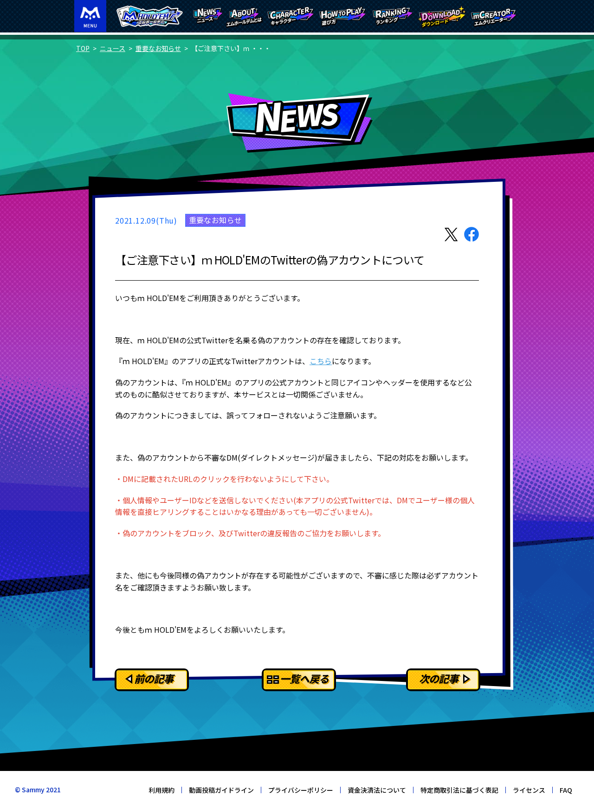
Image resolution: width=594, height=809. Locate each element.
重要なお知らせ (158, 48)
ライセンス (529, 790)
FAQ (566, 790)
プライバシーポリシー (300, 790)
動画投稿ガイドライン (221, 790)
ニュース (112, 48)
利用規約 (161, 790)
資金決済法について (377, 790)
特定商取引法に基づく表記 (459, 790)
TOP (83, 48)
